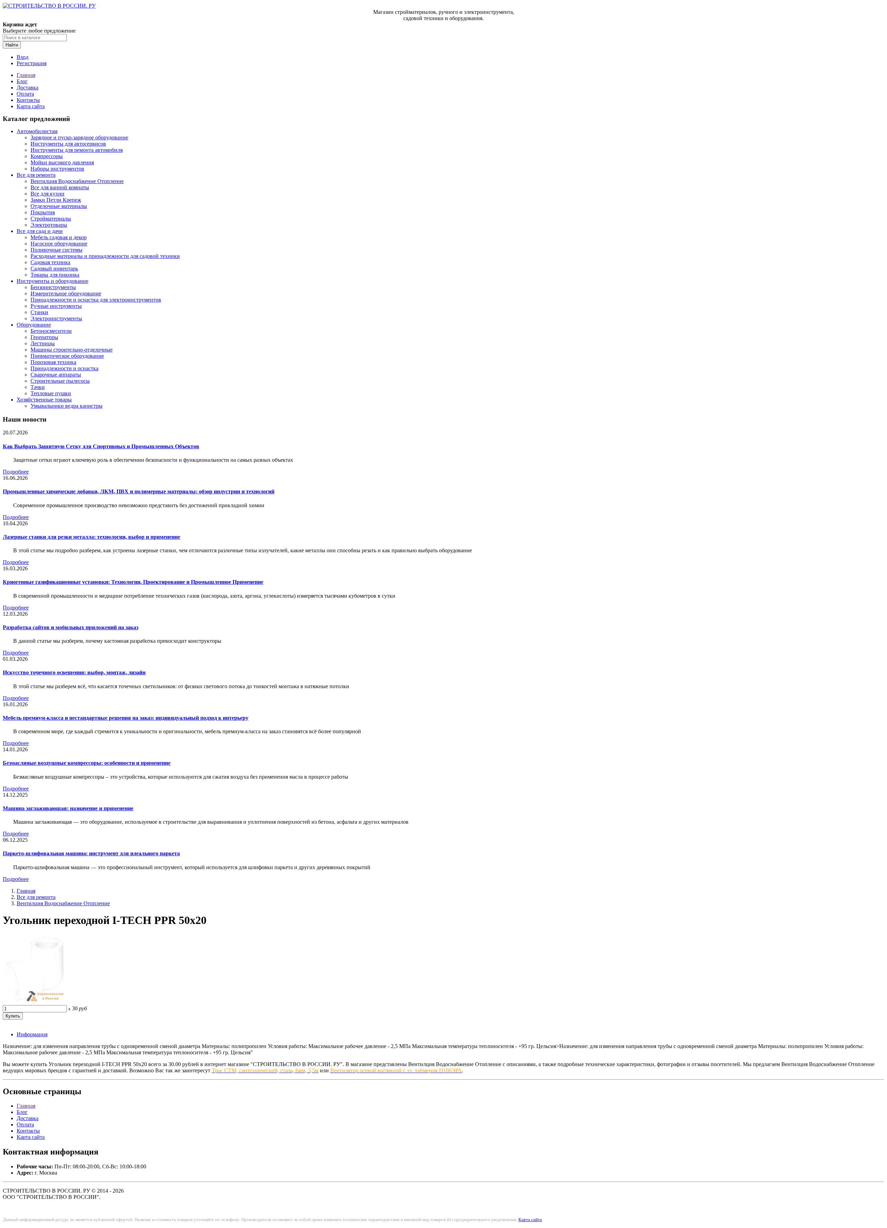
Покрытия (42, 212)
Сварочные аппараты (55, 375)
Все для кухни (47, 194)
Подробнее (16, 472)
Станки (39, 312)
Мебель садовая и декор (58, 237)
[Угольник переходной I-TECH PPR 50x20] (34, 1002)
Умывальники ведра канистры (66, 406)
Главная (26, 75)
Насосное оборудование (58, 244)
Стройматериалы (50, 219)
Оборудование (34, 325)
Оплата (25, 94)
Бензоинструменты (53, 287)
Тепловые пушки (50, 393)
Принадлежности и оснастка (64, 368)
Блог (22, 81)
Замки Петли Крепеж (55, 200)
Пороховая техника (53, 362)
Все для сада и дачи (40, 231)
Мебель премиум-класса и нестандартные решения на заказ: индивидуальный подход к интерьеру (125, 718)
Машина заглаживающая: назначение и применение (68, 808)
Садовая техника (50, 262)
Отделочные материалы (58, 206)
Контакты (28, 100)
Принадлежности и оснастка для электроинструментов (95, 300)
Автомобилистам (37, 131)
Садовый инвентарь (54, 268)
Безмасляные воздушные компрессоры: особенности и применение (86, 763)
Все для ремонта (36, 175)
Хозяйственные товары (44, 400)
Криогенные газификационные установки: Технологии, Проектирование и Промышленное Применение (133, 582)
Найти (12, 44)
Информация (32, 1034)
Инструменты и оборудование (52, 281)
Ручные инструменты (56, 306)
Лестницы (42, 343)
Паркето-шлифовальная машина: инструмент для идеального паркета (91, 853)
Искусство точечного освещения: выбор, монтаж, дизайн (74, 672)
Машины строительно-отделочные (71, 350)
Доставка (27, 87)
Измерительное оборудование (65, 293)
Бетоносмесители (51, 331)
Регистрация (31, 63)
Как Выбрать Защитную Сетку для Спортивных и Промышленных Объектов (101, 446)
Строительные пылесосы (60, 381)
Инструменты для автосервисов (68, 144)
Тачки (37, 387)
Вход (22, 57)
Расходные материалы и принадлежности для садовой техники (105, 256)
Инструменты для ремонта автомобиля (76, 150)
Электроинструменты (56, 318)
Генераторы (44, 337)
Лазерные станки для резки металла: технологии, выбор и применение (91, 537)
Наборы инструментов (57, 169)
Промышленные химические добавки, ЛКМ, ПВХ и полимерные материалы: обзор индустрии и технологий (138, 491)
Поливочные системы (56, 250)
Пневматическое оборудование (67, 356)
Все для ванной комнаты (59, 187)
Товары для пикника (54, 275)
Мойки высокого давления (62, 162)
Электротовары (48, 225)
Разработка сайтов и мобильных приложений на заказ (70, 627)
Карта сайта (31, 106)
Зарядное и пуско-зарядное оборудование (79, 137)
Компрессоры (46, 156)
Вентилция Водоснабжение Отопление (77, 181)
